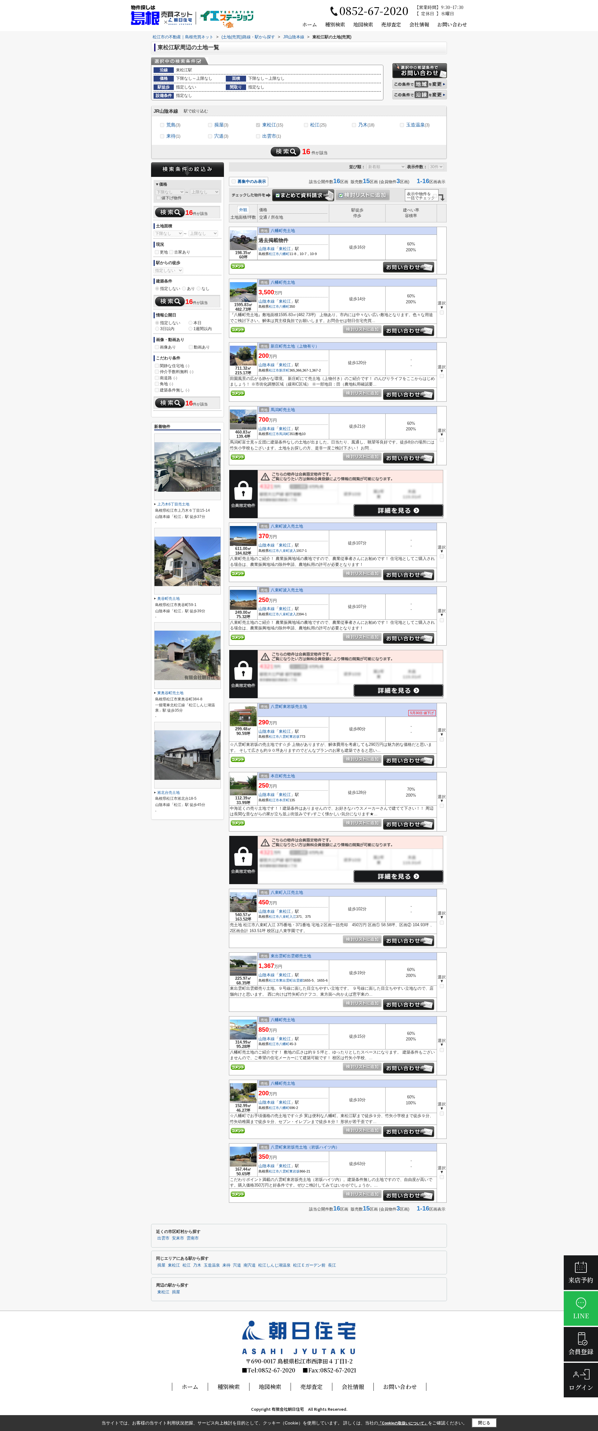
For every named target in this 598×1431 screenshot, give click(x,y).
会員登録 (580, 1351)
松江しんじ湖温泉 (274, 1265)
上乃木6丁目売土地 (173, 504)
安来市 (178, 1238)
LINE (581, 1315)
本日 (197, 322)
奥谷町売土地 (168, 598)
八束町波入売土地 (287, 526)
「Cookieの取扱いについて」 (403, 1423)
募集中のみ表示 (251, 181)
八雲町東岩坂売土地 (289, 706)
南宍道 (250, 1265)
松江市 (274, 254)
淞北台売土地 (168, 792)
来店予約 (580, 1279)
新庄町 (284, 370)
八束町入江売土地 (287, 892)
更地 (164, 252)
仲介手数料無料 (176, 371)
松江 (318, 124)
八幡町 (284, 254)
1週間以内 (202, 328)
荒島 (173, 124)
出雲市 (271, 136)
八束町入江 (287, 916)
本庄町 (284, 800)
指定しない (170, 288)
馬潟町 (284, 434)
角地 (166, 383)
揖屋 (221, 124)
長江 (332, 1265)
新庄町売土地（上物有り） (295, 346)
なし (206, 288)
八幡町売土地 (283, 230)
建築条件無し (174, 390)
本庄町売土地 (283, 776)
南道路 (168, 378)
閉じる (484, 1422)
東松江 (272, 124)
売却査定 (391, 24)
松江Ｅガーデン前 (309, 1265)
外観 (243, 209)
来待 (173, 136)
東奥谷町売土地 (170, 693)
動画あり (202, 347)
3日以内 (167, 328)
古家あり (182, 252)
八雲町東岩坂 (289, 736)
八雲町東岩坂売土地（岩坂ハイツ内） (305, 1147)
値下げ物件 (171, 198)
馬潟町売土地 (283, 409)
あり (191, 288)
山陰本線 (267, 248)
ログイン (581, 1387)
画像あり (168, 347)
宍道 (221, 136)
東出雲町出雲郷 (291, 980)
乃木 (366, 124)
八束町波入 (287, 550)
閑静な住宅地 (174, 365)
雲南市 (193, 1238)
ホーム (309, 24)
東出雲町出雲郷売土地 (291, 956)
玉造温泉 (418, 124)
